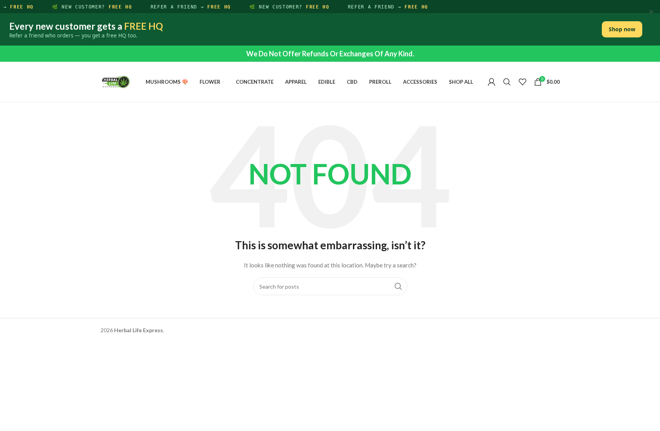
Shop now (622, 29)
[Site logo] (116, 81)
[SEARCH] (398, 286)
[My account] (491, 82)
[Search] (507, 82)
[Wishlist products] (522, 82)
